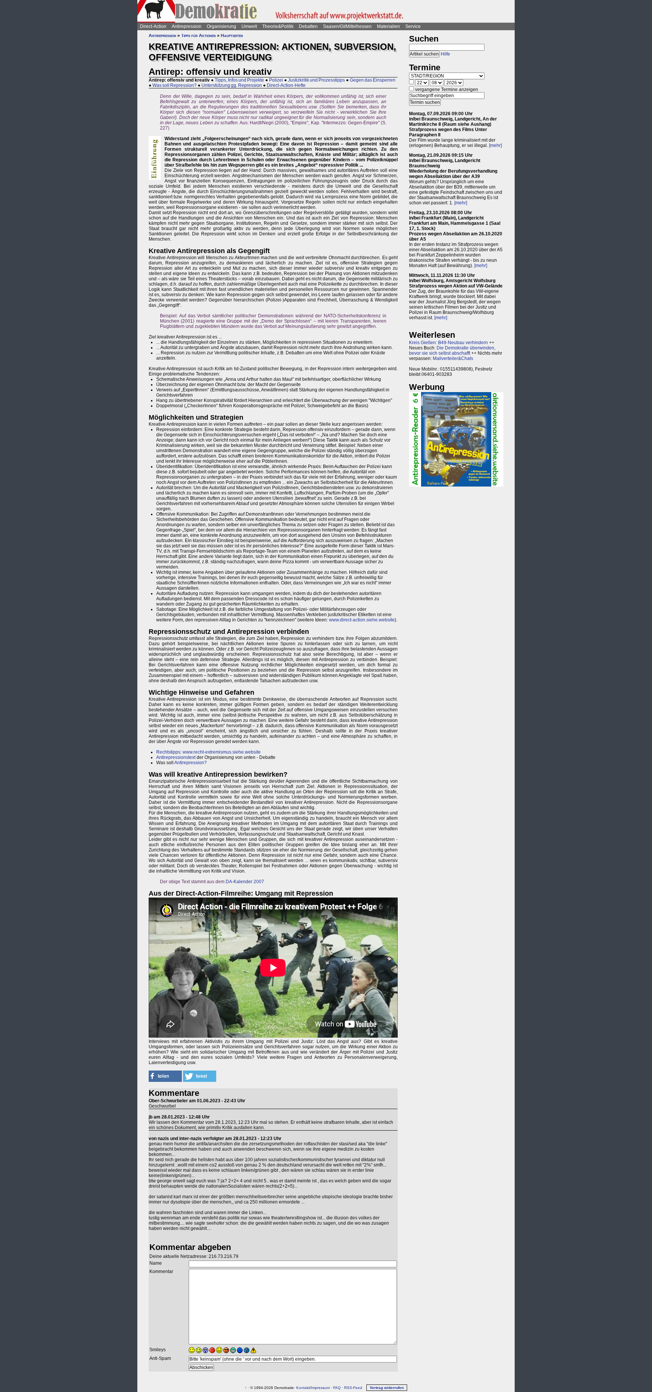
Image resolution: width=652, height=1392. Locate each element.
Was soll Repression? (174, 85)
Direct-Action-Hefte (286, 85)
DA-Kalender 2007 (245, 881)
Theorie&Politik (278, 26)
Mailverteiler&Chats (453, 358)
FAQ (337, 1388)
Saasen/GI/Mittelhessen (347, 26)
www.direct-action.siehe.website (362, 620)
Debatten (308, 26)
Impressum (320, 1388)
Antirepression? (190, 762)
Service (413, 26)
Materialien (388, 26)
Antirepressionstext (175, 757)
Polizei (276, 80)
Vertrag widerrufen (387, 1388)
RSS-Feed (353, 1388)
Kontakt (303, 1388)
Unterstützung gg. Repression (231, 85)
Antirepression (186, 26)
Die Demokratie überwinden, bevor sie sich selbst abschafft (452, 350)
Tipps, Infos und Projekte (239, 80)
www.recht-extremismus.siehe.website (222, 752)
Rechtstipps (168, 752)
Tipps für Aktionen (198, 35)
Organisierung (221, 26)
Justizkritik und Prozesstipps (316, 80)
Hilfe (445, 54)
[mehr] (495, 145)
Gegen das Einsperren (372, 80)
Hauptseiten (232, 35)
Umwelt (249, 26)
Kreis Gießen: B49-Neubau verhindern (448, 342)
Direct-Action (153, 26)
